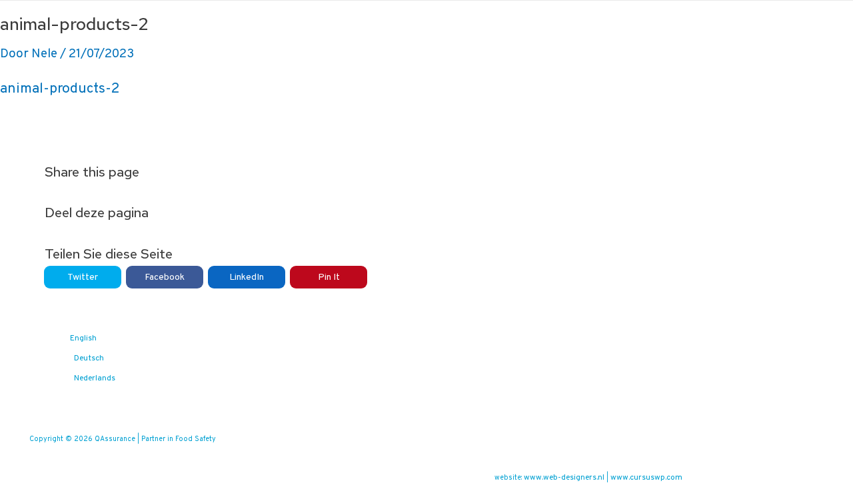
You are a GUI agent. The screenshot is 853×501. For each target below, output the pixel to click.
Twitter (82, 277)
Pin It (329, 277)
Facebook (165, 277)
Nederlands (94, 378)
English (83, 338)
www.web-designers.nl (564, 477)
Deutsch (89, 358)
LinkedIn (246, 277)
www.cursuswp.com (646, 477)
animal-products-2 (60, 89)
